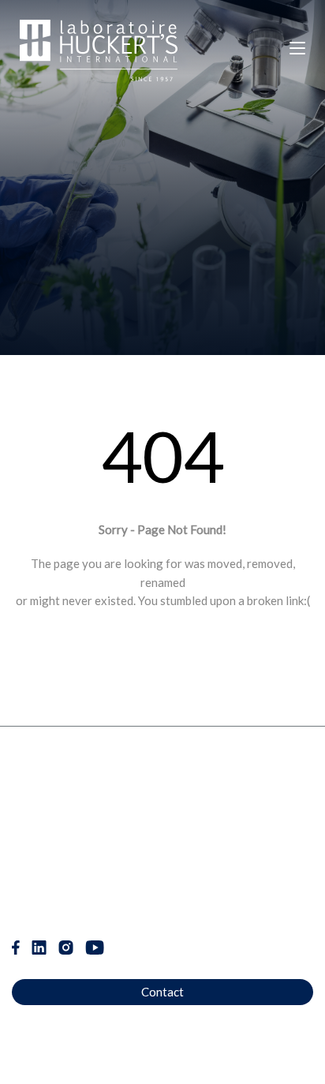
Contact (162, 992)
